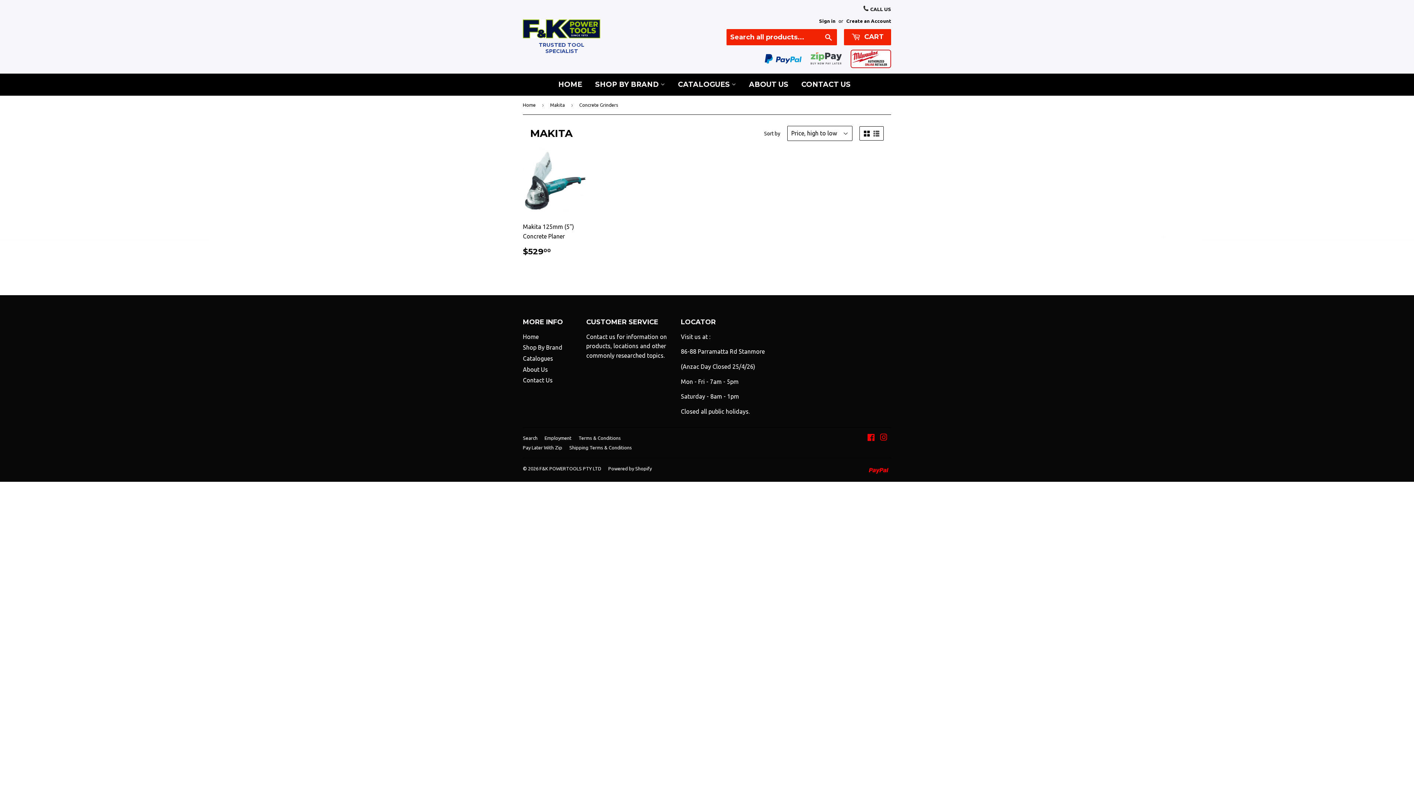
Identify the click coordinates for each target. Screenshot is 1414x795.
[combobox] (782, 37)
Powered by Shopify (630, 468)
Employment (558, 438)
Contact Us (826, 84)
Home (570, 84)
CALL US (880, 9)
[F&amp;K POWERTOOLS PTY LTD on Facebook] (871, 438)
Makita (557, 104)
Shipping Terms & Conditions (600, 447)
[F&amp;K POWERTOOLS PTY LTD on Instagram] (883, 438)
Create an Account (868, 21)
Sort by (772, 134)
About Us (768, 84)
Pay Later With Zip (542, 447)
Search (530, 438)
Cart (873, 37)
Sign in (827, 21)
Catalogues (705, 84)
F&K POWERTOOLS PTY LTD (570, 468)
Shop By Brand (628, 84)
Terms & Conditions (599, 438)
